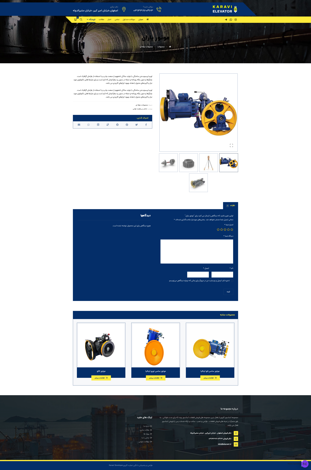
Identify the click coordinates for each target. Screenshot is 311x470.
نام (231, 268)
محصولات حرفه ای (142, 105)
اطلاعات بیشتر (209, 378)
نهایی (134, 109)
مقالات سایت (144, 430)
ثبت (228, 291)
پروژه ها (146, 434)
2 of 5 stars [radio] (228, 229)
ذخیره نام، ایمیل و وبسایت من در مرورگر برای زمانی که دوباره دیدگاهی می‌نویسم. (199, 280)
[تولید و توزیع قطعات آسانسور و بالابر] (224, 9)
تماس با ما (145, 438)
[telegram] (226, 19)
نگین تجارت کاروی (130, 465)
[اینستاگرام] (235, 19)
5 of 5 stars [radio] (218, 229)
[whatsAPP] (230, 19)
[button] (75, 19)
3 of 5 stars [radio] (225, 229)
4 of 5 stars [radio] (221, 229)
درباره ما (146, 426)
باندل (145, 109)
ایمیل (206, 268)
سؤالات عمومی (144, 441)
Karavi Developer (116, 465)
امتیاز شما (228, 224)
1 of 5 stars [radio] (231, 229)
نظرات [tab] (231, 205)
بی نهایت (140, 109)
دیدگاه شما (228, 236)
